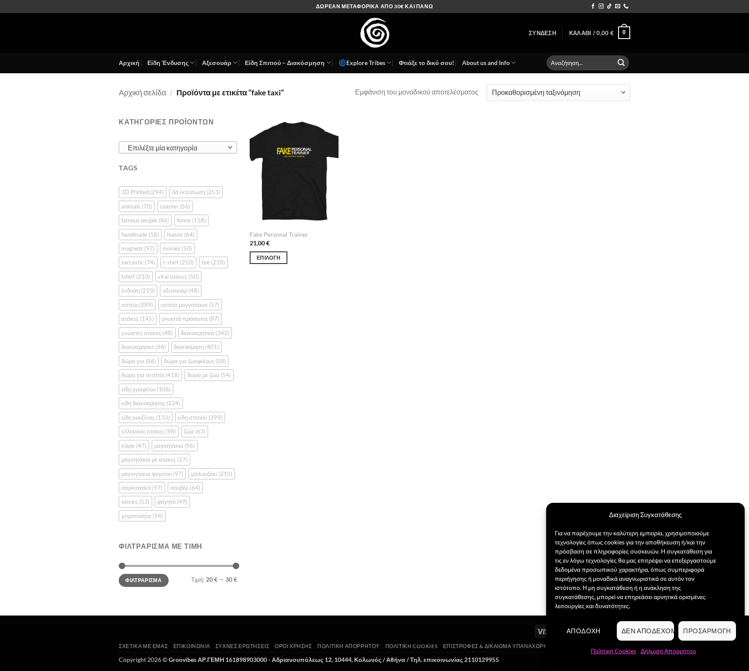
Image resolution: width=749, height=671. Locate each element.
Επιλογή (268, 258)
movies (177, 248)
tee (213, 262)
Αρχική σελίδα (142, 92)
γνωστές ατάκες (147, 332)
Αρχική (129, 62)
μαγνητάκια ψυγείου (152, 473)
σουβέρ (185, 487)
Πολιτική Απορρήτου (348, 646)
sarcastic (138, 262)
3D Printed (142, 192)
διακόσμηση (196, 346)
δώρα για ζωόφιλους (195, 361)
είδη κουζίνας (145, 417)
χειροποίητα (142, 515)
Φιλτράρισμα (143, 580)
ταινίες (135, 501)
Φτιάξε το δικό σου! (426, 62)
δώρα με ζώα (209, 374)
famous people (145, 220)
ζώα (194, 431)
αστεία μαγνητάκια (190, 304)
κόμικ (134, 445)
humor (181, 234)
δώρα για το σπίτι (150, 374)
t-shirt (178, 262)
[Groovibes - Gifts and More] (374, 32)
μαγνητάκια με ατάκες (154, 459)
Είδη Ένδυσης (168, 62)
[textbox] (175, 148)
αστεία (137, 304)
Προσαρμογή (707, 631)
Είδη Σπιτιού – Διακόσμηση (285, 62)
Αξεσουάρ (216, 62)
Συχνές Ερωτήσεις (242, 646)
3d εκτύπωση (196, 192)
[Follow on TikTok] (609, 6)
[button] (542, 33)
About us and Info (486, 62)
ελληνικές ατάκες (148, 431)
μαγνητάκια (174, 445)
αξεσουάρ (181, 290)
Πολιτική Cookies (613, 651)
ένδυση (138, 290)
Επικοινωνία (191, 646)
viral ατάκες (178, 276)
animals (136, 206)
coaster (175, 206)
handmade (140, 234)
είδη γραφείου (146, 389)
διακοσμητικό (143, 346)
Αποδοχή (584, 631)
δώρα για (138, 361)
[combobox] (178, 147)
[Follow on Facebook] (593, 6)
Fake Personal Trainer (279, 234)
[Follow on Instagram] (601, 6)
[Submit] (621, 62)
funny (191, 220)
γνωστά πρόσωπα (190, 318)
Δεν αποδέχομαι (648, 631)
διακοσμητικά (205, 332)
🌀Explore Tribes (362, 62)
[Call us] (626, 6)
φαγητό (172, 501)
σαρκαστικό (142, 487)
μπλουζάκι (211, 473)
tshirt (135, 276)
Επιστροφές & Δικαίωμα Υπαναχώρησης (501, 646)
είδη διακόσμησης (150, 403)
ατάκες (137, 318)
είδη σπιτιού (200, 417)
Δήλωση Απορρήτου (668, 651)
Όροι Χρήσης (293, 646)
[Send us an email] (617, 6)
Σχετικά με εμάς (143, 646)
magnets (138, 248)
